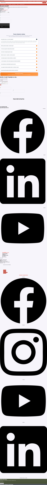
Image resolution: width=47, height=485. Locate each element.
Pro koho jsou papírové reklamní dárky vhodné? (19, 48)
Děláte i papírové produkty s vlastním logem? (19, 45)
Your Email (1, 481)
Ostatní (17, 4)
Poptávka (44, 2)
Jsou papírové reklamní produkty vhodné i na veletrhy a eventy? (19, 67)
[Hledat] (41, 2)
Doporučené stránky (22, 4)
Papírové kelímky (9, 4)
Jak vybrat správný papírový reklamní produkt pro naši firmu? (19, 70)
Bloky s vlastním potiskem (3, 4)
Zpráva (1, 83)
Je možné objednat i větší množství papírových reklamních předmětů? (19, 61)
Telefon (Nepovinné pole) (3, 81)
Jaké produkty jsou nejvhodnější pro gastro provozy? (19, 64)
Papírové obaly (13, 4)
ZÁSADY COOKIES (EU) (23, 275)
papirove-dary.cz (2, 0)
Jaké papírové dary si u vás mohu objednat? (19, 39)
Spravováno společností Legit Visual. (6, 484)
